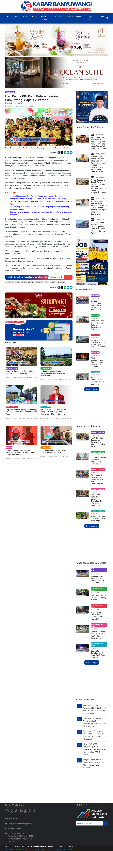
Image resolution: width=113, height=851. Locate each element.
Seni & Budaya (44, 17)
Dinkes (46, 282)
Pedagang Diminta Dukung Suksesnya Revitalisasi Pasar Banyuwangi (38, 199)
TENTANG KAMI (11, 849)
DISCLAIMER (34, 849)
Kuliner (35, 16)
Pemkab (52, 282)
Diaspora (69, 16)
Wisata (25, 16)
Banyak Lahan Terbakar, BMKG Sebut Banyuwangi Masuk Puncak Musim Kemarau (93, 764)
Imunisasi (11, 282)
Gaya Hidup (90, 17)
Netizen (58, 16)
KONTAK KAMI (23, 849)
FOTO (103, 16)
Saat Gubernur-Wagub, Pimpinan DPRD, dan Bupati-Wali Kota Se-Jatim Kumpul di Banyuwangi (94, 709)
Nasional (15, 16)
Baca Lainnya (91, 389)
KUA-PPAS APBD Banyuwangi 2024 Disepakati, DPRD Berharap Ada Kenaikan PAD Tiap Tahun (94, 749)
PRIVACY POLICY (47, 849)
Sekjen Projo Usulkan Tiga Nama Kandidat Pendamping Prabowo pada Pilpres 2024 (94, 722)
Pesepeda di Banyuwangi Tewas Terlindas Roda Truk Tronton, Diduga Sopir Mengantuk (94, 735)
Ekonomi (79, 16)
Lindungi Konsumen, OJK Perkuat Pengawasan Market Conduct (36, 196)
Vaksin (17, 282)
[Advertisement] (92, 408)
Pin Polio (24, 282)
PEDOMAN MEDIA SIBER (63, 849)
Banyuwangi (61, 282)
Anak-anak (39, 282)
